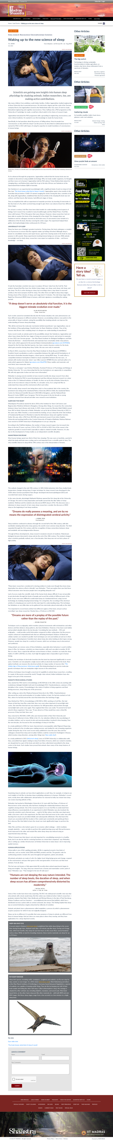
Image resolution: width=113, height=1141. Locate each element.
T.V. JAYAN (11, 44)
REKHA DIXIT (77, 71)
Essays (40, 1108)
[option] (89, 220)
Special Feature (81, 107)
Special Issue (69, 1108)
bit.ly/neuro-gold (33, 666)
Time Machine (85, 1104)
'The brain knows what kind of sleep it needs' (23, 1045)
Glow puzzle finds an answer (85, 161)
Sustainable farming (100, 73)
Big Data (50, 1104)
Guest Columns (31, 1104)
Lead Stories (26, 18)
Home (90, 18)
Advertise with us (80, 18)
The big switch (80, 59)
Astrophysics (95, 165)
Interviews (41, 1104)
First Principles (66, 1104)
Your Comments (16, 1062)
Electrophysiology (37, 35)
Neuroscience (25, 35)
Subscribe (98, 1)
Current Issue (49, 1108)
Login (103, 1)
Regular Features (56, 18)
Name (13, 1054)
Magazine (97, 18)
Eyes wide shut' (50, 735)
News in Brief (36, 18)
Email (43, 1054)
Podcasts (45, 18)
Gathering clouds (81, 112)
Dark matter (102, 165)
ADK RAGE (101, 1139)
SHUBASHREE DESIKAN (80, 164)
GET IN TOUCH (89, 293)
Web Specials (17, 18)
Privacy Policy (50, 1139)
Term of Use (59, 1139)
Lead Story (13, 31)
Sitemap (65, 1139)
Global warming (98, 122)
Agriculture (97, 72)
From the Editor (68, 18)
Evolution (48, 35)
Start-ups (76, 1104)
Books (57, 1104)
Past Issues (59, 1108)
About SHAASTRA (13, 1)
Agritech (102, 72)
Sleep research (13, 35)
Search (100, 15)
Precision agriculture (100, 75)
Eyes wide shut (13, 1041)
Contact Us (23, 1)
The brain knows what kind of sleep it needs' (29, 191)
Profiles (94, 1104)
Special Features (19, 1104)
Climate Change (96, 121)
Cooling (103, 121)
